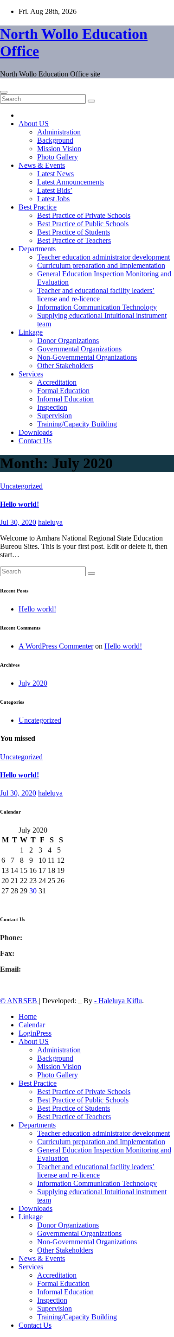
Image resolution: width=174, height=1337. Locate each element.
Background (55, 140)
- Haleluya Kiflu (118, 1001)
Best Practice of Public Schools (83, 224)
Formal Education (63, 391)
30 (33, 891)
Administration (59, 132)
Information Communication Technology (97, 307)
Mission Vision (59, 149)
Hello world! (19, 504)
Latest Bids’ (54, 190)
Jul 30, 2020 (18, 522)
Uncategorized (21, 486)
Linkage (31, 332)
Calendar (32, 1025)
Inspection (52, 407)
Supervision (54, 416)
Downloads (35, 432)
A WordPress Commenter (56, 646)
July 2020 (33, 683)
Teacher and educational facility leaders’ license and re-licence (96, 294)
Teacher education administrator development (103, 257)
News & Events (42, 165)
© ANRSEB (19, 1001)
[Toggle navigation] (3, 92)
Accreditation (57, 382)
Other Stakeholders (65, 365)
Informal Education (65, 399)
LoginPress (35, 1033)
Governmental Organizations (79, 349)
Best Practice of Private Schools (83, 215)
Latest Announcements (70, 182)
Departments (37, 249)
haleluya (50, 522)
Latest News (55, 174)
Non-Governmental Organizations (87, 357)
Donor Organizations (68, 340)
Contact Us (35, 441)
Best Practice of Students (73, 232)
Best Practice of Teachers (74, 240)
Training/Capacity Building (77, 424)
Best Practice (38, 207)
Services (31, 374)
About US (34, 123)
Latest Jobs (53, 199)
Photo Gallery (57, 157)
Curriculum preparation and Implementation (101, 265)
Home (28, 1016)
